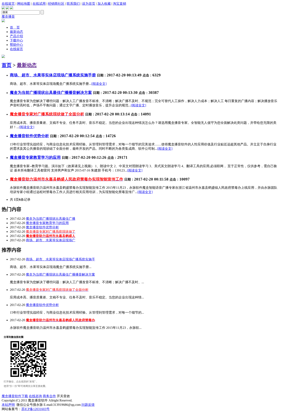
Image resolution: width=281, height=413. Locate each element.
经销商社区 (56, 3)
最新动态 (16, 31)
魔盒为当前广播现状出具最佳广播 (50, 218)
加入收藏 (104, 3)
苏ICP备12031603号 (35, 409)
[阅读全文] (99, 83)
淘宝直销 (119, 3)
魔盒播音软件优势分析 (42, 227)
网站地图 (23, 3)
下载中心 (16, 40)
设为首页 (88, 3)
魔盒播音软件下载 (15, 396)
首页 (7, 65)
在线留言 (8, 3)
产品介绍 (16, 36)
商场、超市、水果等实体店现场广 (50, 240)
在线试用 (39, 3)
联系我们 (73, 3)
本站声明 (8, 404)
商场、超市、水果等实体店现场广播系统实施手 (60, 259)
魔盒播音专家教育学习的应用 (35, 157)
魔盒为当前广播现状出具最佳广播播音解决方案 (60, 274)
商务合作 (49, 396)
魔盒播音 (8, 16)
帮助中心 (16, 44)
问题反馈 (88, 404)
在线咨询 (35, 396)
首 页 (15, 27)
